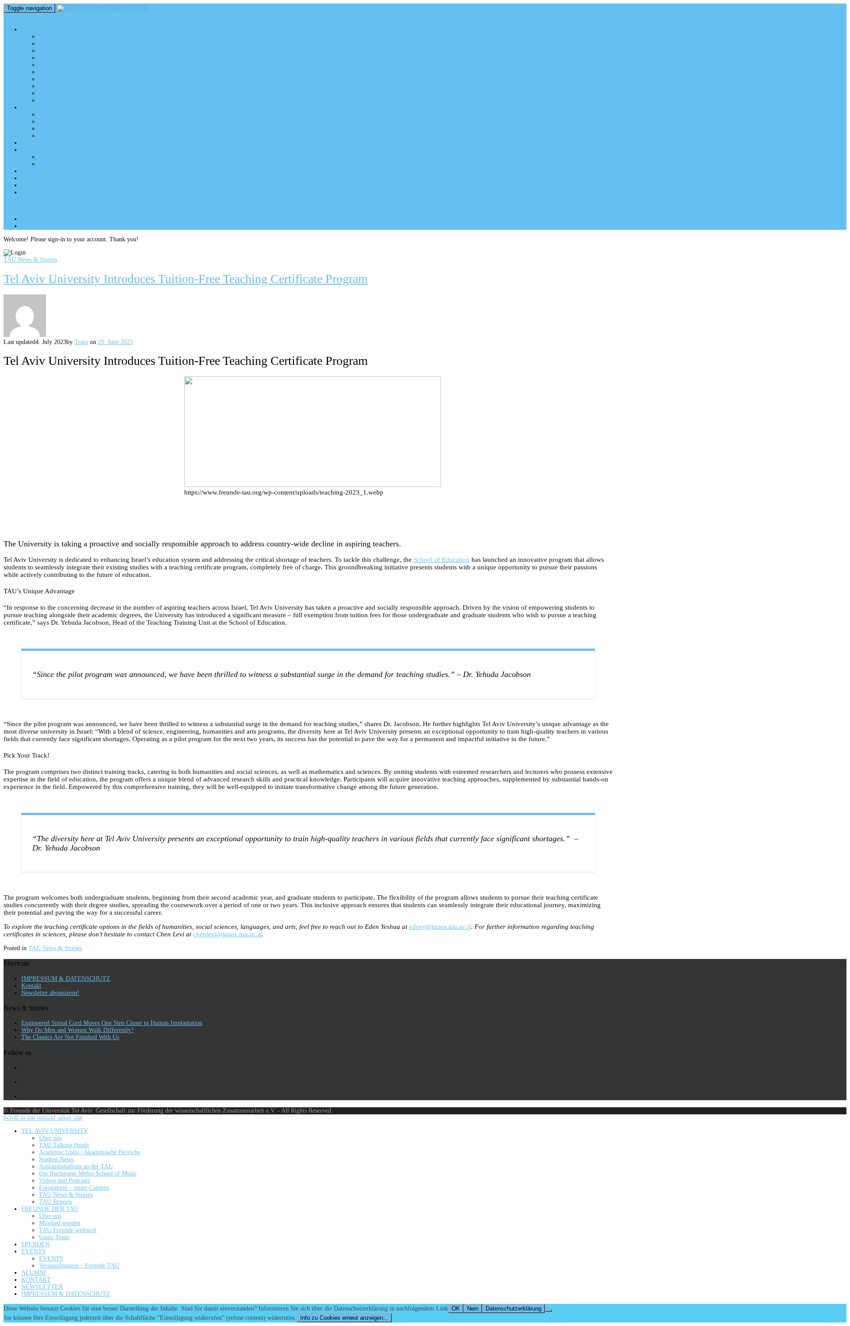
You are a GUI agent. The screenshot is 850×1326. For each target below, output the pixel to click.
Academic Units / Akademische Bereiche (89, 50)
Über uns (50, 36)
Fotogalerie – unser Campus (74, 86)
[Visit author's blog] (25, 335)
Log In (47, 226)
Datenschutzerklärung (513, 1308)
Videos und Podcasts (64, 79)
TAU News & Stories (66, 93)
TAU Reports (55, 100)
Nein (473, 1308)
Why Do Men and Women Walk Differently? (77, 1030)
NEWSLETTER (42, 185)
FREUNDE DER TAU (49, 107)
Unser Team (54, 135)
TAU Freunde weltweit (68, 128)
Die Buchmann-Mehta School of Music (88, 72)
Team (81, 342)
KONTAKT (36, 178)
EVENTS (33, 150)
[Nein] (548, 1310)
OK (456, 1308)
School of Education (441, 559)
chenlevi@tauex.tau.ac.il (227, 934)
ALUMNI (33, 171)
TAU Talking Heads (64, 43)
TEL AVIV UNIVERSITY (54, 29)
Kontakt (31, 985)
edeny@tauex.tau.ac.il (440, 926)
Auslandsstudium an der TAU (76, 65)
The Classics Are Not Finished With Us (70, 1037)
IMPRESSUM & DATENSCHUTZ (65, 192)
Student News (56, 57)
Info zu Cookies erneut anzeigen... (344, 1317)
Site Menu (22, 205)
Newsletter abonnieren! (50, 993)
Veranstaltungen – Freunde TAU (79, 164)
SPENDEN (35, 142)
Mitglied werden (59, 121)
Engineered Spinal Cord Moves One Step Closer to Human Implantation (111, 1023)
